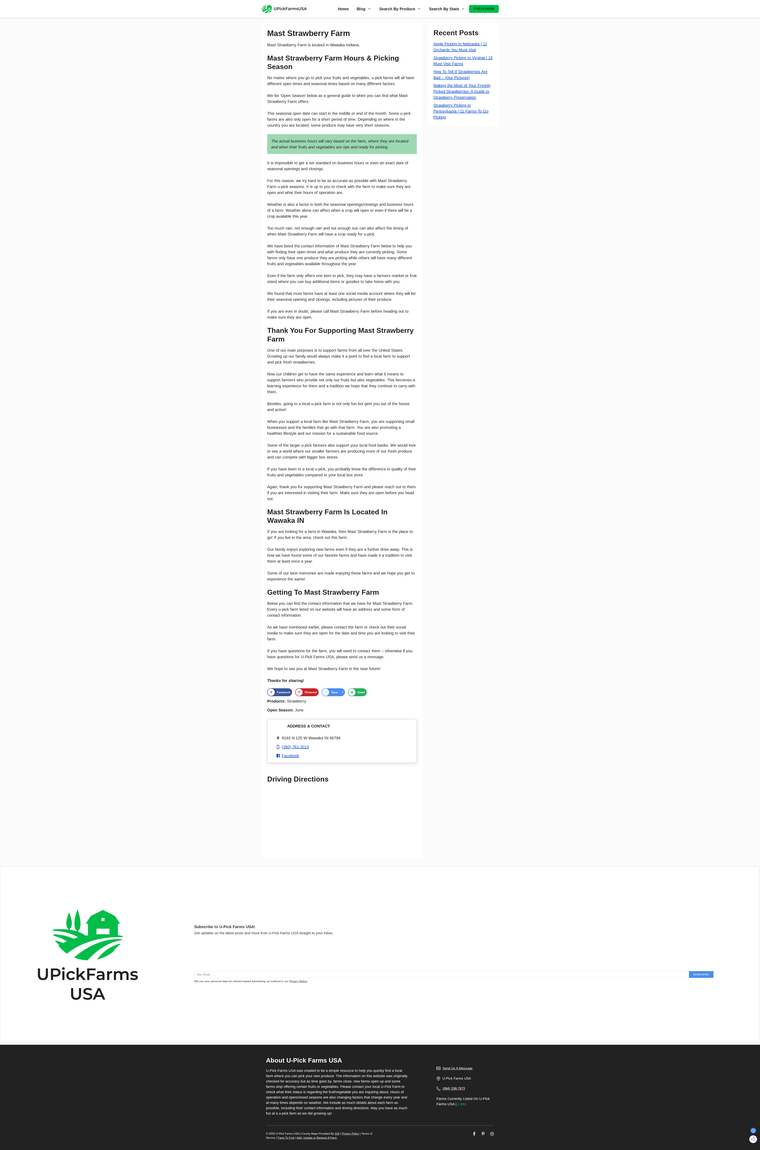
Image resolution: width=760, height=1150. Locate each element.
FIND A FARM (484, 9)
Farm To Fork (286, 1137)
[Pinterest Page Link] (483, 1134)
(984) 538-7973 (454, 1088)
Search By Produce (397, 9)
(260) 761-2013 (295, 747)
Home (343, 9)
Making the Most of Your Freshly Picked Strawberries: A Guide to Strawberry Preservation (461, 91)
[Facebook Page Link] (474, 1134)
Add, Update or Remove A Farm (317, 1137)
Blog (361, 9)
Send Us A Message (457, 1068)
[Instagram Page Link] (492, 1134)
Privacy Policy (350, 1133)
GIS (337, 1133)
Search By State (444, 9)
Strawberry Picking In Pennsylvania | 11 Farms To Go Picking (460, 111)
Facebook (290, 756)
